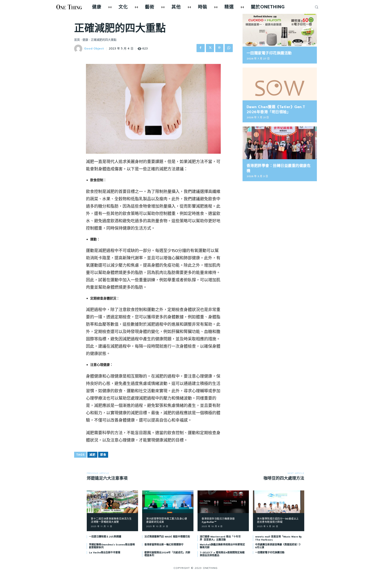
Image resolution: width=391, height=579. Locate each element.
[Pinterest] (219, 48)
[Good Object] (78, 49)
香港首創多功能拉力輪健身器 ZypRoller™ (218, 520)
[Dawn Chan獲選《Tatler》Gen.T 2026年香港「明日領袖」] (280, 84)
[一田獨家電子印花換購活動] (280, 30)
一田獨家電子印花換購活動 (269, 53)
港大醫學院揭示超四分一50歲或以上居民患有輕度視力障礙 (278, 520)
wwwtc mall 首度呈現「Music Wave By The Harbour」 (278, 538)
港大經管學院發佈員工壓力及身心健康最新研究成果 (166, 520)
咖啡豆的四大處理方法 (284, 478)
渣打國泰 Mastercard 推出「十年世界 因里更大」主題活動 (220, 538)
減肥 (92, 455)
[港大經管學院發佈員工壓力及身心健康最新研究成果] (167, 501)
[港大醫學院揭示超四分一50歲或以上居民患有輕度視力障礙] (278, 501)
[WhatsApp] (229, 48)
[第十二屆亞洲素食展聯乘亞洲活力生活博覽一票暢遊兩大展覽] (112, 501)
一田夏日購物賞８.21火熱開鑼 (105, 536)
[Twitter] (210, 48)
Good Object (94, 48)
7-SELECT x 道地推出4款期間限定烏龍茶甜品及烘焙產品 (222, 554)
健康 (85, 40)
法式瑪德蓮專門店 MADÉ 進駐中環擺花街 (167, 536)
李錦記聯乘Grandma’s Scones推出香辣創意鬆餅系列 (112, 546)
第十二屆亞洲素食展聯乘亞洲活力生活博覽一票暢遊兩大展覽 (111, 520)
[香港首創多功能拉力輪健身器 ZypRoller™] (223, 501)
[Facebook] (201, 48)
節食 (103, 455)
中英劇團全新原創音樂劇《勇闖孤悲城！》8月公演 (278, 546)
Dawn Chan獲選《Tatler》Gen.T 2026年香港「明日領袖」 (276, 109)
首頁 (77, 40)
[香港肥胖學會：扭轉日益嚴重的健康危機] (280, 142)
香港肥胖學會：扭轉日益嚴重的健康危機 (279, 168)
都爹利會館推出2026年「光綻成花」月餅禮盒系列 (167, 554)
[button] (316, 7)
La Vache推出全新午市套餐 (104, 552)
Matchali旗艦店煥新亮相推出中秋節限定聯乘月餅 (222, 546)
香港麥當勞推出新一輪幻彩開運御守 (163, 544)
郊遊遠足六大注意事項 (107, 478)
